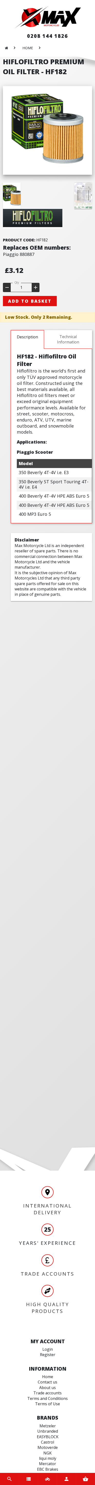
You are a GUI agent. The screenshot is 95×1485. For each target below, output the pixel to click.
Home (47, 1376)
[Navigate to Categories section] (28, 1479)
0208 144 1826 (47, 35)
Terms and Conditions (47, 1398)
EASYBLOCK (47, 1436)
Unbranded (47, 1431)
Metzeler (47, 1426)
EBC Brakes (47, 1469)
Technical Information (68, 339)
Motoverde (48, 1447)
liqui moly (47, 1458)
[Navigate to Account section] (66, 1479)
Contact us (47, 1382)
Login (47, 1349)
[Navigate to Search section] (9, 1479)
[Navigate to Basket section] (85, 1479)
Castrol (47, 1442)
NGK (47, 1453)
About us (47, 1387)
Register (47, 1354)
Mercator (47, 1463)
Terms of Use (47, 1403)
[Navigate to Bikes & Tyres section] (47, 1479)
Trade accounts (47, 1393)
